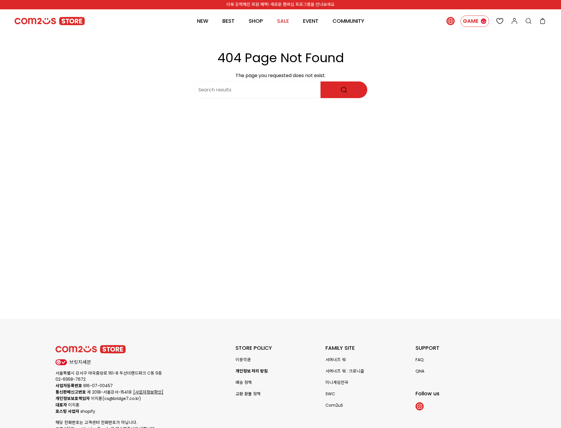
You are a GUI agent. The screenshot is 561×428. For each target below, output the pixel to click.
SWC (330, 394)
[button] (256, 21)
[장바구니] (543, 21)
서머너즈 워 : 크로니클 (344, 371)
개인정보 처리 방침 (252, 371)
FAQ (419, 360)
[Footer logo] (91, 349)
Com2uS (334, 405)
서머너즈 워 (335, 360)
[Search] (344, 89)
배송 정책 (244, 382)
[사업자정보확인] (148, 392)
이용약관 (243, 360)
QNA (419, 371)
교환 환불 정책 (248, 394)
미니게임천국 (336, 382)
